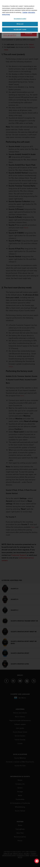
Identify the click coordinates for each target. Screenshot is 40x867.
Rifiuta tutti (20, 24)
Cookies (24, 12)
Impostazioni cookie (20, 18)
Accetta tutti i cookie (20, 29)
